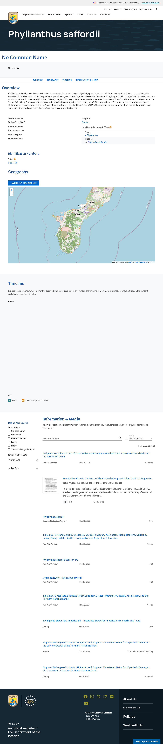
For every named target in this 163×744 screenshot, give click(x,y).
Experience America (33, 14)
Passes (107, 9)
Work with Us (133, 725)
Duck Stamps (129, 9)
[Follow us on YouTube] (87, 703)
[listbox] (140, 438)
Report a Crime (145, 9)
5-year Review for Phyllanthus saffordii (62, 577)
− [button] (11, 194)
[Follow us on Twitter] (100, 697)
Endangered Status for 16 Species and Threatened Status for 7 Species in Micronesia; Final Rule (91, 620)
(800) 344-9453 (92, 716)
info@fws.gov (93, 719)
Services (92, 14)
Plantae (85, 122)
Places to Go (54, 14)
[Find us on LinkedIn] (106, 697)
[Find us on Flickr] (112, 697)
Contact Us (131, 708)
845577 (11, 162)
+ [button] (11, 190)
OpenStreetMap (140, 262)
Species (69, 14)
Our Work (105, 14)
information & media (87, 79)
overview (37, 79)
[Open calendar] (9, 460)
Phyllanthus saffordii (97, 142)
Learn (80, 14)
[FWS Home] (13, 18)
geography (52, 79)
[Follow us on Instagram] (93, 697)
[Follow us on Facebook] (86, 697)
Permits (117, 9)
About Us (130, 699)
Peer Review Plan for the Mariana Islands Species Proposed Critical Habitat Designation (107, 478)
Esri (128, 262)
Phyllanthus (92, 135)
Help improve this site (147, 741)
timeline (67, 79)
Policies (129, 716)
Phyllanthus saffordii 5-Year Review (60, 559)
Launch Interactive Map (23, 183)
